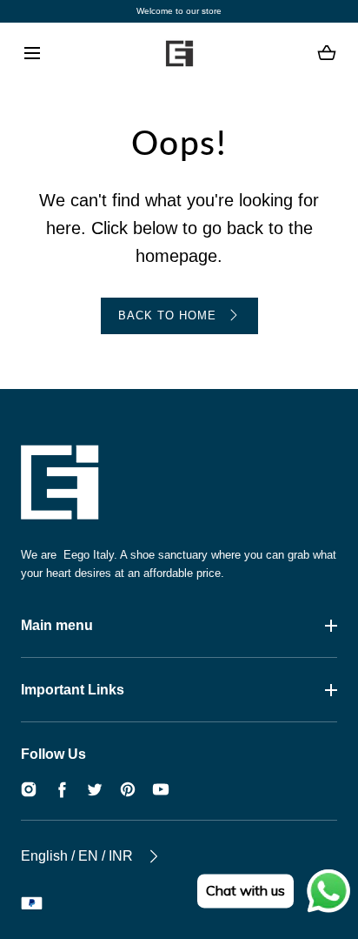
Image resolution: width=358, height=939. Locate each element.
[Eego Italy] (179, 53)
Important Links (72, 689)
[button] (32, 53)
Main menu (57, 625)
